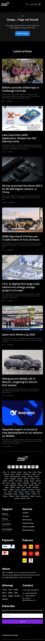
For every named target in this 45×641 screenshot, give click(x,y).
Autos (3, 250)
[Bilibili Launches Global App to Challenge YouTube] (22, 71)
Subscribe (22, 621)
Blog (3, 101)
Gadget (4, 202)
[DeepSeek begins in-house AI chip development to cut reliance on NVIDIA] (22, 413)
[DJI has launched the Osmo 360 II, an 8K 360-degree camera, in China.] (22, 169)
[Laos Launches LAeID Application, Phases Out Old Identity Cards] (22, 118)
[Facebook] (13, 466)
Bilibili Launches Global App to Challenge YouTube (20, 89)
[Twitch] (25, 466)
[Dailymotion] (9, 466)
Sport (3, 345)
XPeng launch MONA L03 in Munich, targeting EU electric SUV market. (20, 382)
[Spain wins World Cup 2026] (22, 318)
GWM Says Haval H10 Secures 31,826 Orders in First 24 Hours (21, 238)
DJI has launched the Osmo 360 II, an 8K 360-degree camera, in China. (22, 189)
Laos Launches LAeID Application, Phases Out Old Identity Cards (19, 138)
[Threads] (36, 466)
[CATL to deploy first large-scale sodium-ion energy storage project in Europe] (22, 267)
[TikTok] (21, 466)
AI (2, 446)
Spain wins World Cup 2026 (18, 334)
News (3, 152)
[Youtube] (33, 466)
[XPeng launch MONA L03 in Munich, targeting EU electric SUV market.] (22, 362)
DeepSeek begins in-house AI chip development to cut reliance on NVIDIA (22, 433)
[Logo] (5, 4)
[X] (29, 466)
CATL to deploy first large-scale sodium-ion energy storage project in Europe (21, 287)
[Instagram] (17, 466)
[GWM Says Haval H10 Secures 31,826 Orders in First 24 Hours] (22, 220)
